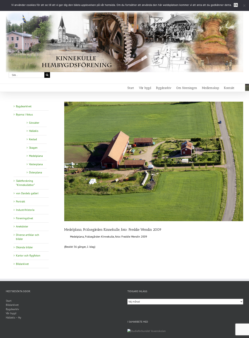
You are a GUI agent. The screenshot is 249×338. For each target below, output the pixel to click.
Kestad (33, 139)
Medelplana (36, 156)
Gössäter (34, 122)
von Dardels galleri (27, 193)
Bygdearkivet (24, 106)
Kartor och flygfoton (28, 255)
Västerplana (36, 164)
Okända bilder (24, 247)
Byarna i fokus (24, 114)
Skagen (33, 147)
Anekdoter (22, 226)
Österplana (35, 172)
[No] (244, 5)
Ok (236, 4)
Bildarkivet (22, 264)
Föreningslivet (24, 218)
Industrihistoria (25, 210)
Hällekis (33, 131)
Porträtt (20, 201)
